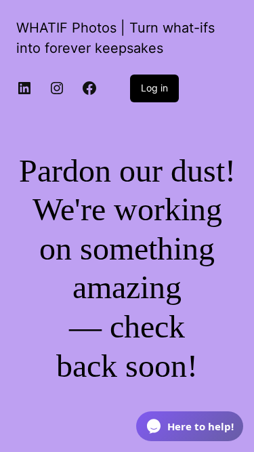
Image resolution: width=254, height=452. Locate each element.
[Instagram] (57, 88)
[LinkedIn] (24, 88)
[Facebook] (89, 88)
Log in (154, 88)
